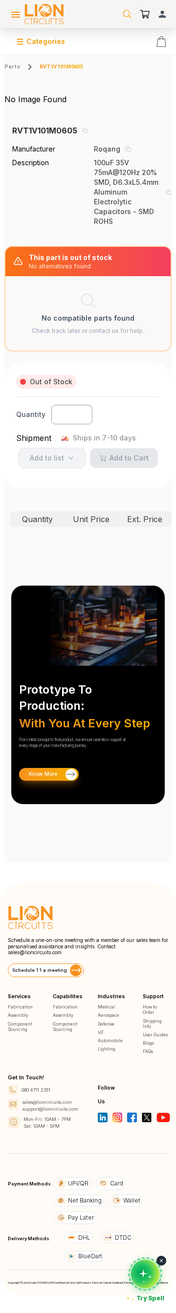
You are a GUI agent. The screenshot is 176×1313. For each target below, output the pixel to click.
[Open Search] (127, 14)
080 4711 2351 (36, 1090)
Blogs (148, 1043)
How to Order (150, 1009)
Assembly (18, 1015)
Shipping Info (152, 1023)
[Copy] (84, 130)
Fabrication (20, 1006)
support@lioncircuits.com (50, 1109)
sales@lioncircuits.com (35, 952)
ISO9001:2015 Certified (51, 1282)
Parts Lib (97, 1282)
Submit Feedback (113, 1282)
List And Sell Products (78, 1282)
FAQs (148, 1051)
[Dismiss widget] (161, 1261)
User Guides (155, 1034)
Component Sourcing (20, 1026)
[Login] (162, 14)
